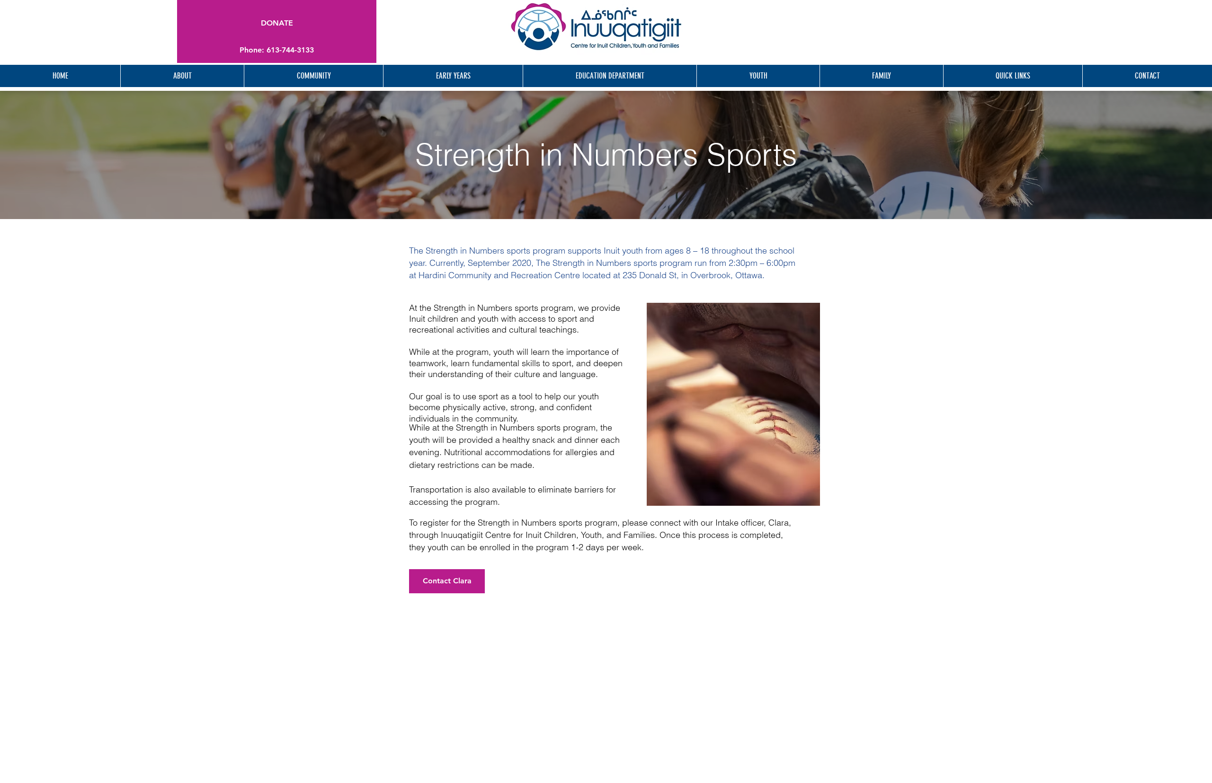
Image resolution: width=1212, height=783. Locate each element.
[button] (276, 50)
